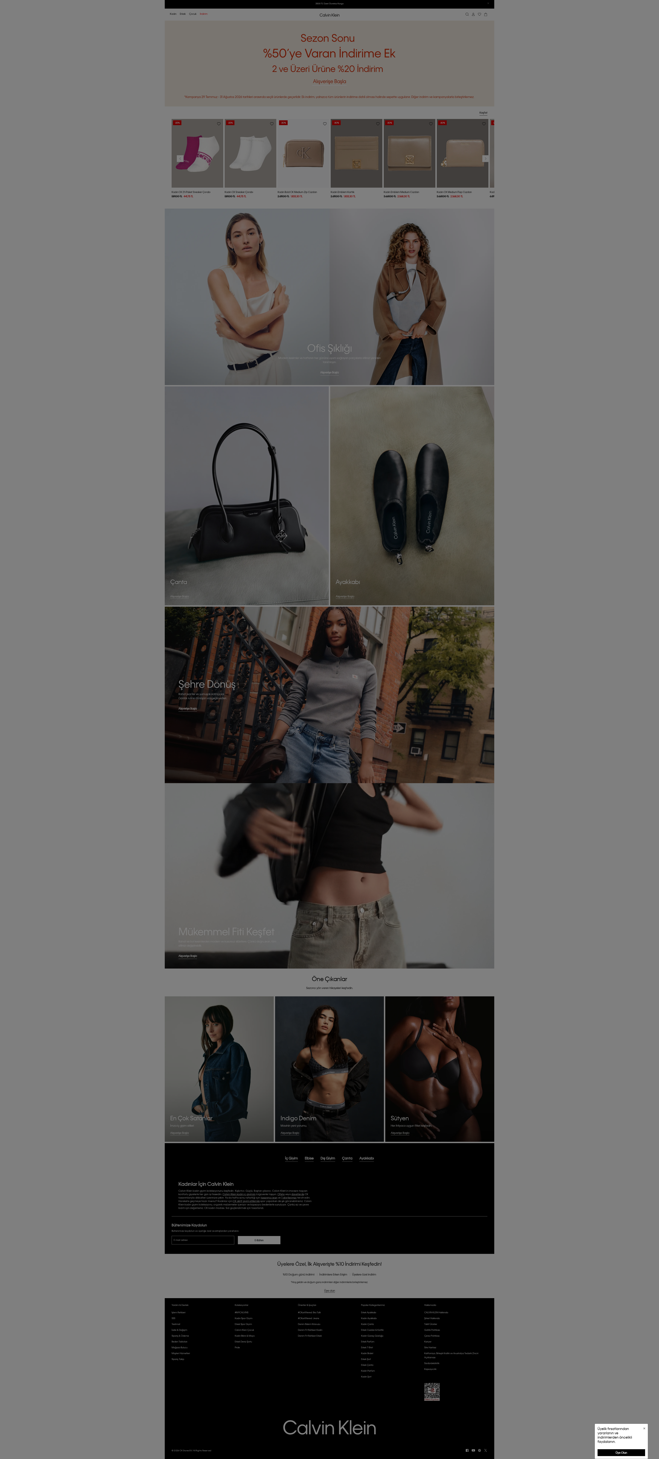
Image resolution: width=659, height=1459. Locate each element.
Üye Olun (621, 1452)
